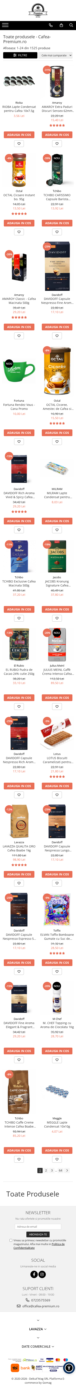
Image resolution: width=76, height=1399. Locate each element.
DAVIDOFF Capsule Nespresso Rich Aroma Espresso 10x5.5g (19, 760)
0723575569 (40, 1300)
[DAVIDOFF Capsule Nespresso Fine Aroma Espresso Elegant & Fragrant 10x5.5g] (57, 266)
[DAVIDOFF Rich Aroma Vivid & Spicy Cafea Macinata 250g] (19, 468)
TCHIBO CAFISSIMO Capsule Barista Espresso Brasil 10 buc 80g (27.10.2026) (57, 197)
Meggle (57, 1118)
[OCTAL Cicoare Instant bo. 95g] (19, 170)
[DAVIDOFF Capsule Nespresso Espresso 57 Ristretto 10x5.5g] (19, 909)
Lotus (57, 754)
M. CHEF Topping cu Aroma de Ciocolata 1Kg (57, 1025)
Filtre (21, 55)
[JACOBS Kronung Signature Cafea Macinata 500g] (57, 556)
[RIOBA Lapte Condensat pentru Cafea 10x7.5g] (19, 82)
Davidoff (57, 295)
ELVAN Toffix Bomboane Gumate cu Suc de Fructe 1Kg (57, 937)
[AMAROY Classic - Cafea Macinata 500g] (19, 266)
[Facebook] (34, 1274)
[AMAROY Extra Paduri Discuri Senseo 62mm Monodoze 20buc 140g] (57, 82)
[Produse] (6, 26)
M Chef (57, 1019)
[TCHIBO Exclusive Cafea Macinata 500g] (19, 556)
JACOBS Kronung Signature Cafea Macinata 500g (57, 583)
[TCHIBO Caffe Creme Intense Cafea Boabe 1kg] (19, 1091)
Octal (19, 191)
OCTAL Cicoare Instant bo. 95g (19, 197)
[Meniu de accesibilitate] (69, 1368)
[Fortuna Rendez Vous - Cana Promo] (19, 371)
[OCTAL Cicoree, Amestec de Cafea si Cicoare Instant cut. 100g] (57, 371)
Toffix (57, 930)
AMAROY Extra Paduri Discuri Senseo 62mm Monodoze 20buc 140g (57, 109)
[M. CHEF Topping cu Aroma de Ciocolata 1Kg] (57, 998)
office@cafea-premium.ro (40, 1306)
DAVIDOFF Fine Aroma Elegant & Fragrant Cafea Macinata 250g (19, 1025)
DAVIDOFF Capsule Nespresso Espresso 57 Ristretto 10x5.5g (19, 937)
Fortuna (19, 400)
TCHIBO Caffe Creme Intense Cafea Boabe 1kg (19, 1124)
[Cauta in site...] (71, 25)
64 (60, 1170)
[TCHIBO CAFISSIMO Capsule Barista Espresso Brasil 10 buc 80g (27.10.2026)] (57, 170)
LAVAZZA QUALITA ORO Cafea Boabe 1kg (19, 848)
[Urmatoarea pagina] (67, 1170)
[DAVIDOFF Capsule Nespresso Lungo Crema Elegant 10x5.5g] (57, 821)
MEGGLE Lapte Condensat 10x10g (57, 1124)
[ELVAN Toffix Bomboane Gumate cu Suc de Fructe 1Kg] (57, 909)
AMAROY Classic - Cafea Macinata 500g (19, 301)
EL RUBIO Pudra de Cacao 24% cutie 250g (19, 672)
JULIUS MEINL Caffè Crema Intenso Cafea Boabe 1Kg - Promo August (57, 672)
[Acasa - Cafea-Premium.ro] (38, 10)
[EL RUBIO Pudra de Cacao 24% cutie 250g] (19, 645)
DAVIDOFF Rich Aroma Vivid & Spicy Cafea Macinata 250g (19, 495)
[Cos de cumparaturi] (61, 25)
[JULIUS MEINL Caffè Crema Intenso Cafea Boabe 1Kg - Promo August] (57, 645)
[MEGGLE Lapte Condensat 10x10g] (57, 1092)
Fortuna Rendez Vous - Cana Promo (19, 407)
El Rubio (19, 665)
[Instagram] (42, 1274)
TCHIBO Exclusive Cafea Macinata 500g (19, 583)
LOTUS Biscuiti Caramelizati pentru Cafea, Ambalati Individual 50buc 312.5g (57, 760)
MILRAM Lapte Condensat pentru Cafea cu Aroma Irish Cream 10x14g (57, 495)
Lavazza (19, 842)
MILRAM (57, 489)
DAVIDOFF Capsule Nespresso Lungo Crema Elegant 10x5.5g (57, 848)
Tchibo (57, 191)
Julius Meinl (57, 665)
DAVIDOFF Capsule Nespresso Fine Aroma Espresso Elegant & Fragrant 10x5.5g (57, 301)
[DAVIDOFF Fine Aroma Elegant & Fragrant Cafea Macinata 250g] (19, 998)
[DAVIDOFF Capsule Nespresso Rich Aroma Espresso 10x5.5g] (19, 733)
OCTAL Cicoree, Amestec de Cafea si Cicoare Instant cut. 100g (57, 407)
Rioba (19, 103)
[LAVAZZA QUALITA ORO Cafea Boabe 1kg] (19, 821)
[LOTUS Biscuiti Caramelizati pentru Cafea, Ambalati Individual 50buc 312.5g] (57, 733)
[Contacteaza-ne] (51, 25)
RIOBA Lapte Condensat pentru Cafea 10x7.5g (19, 109)
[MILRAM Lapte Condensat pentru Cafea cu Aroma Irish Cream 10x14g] (57, 468)
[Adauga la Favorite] (19, 143)
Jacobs (57, 577)
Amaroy (57, 103)
